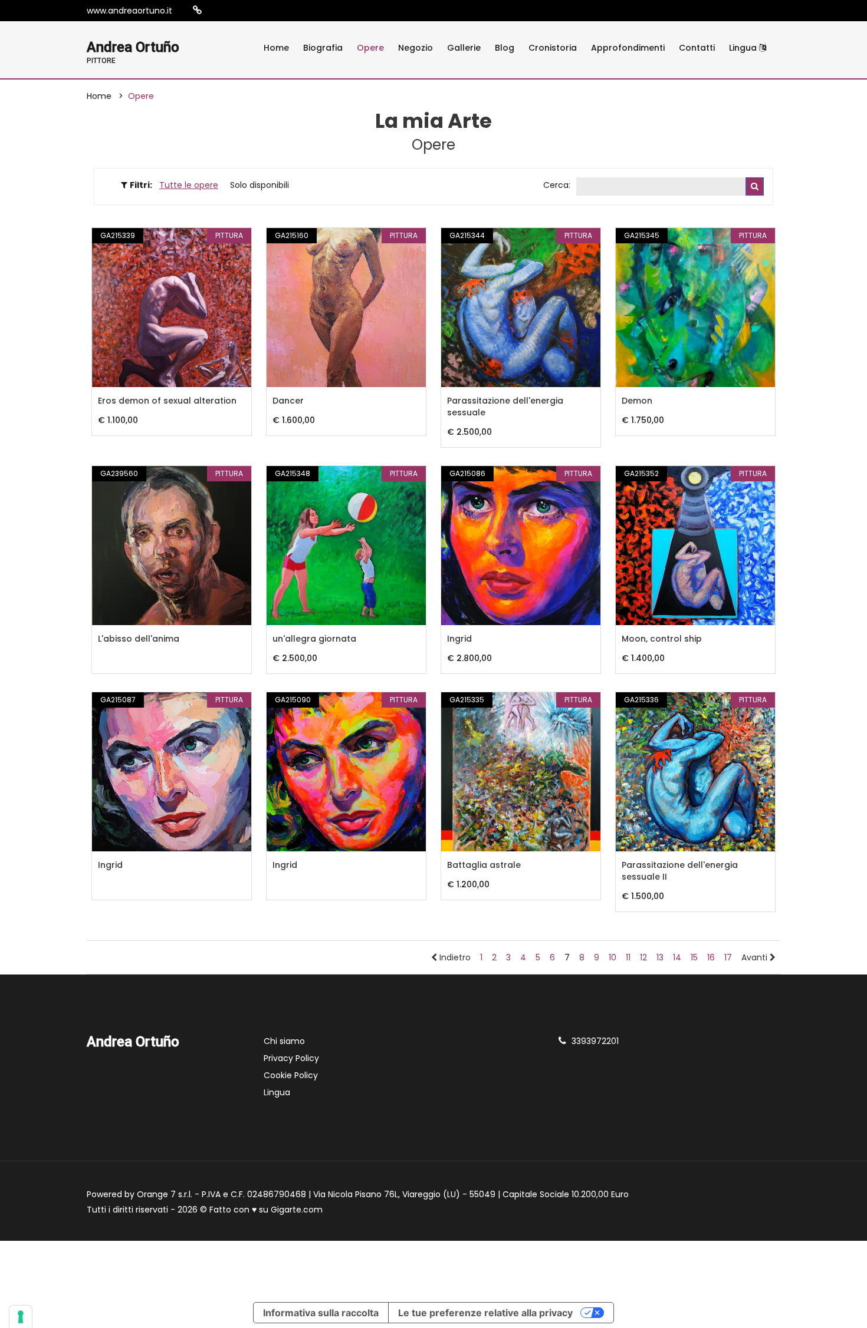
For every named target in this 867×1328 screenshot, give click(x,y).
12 (643, 957)
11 (628, 957)
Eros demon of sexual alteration (167, 401)
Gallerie (464, 48)
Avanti (755, 957)
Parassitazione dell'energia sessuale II (680, 871)
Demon (637, 401)
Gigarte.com (297, 1209)
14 (677, 957)
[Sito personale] (197, 10)
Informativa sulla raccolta (321, 1313)
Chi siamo (284, 1041)
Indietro (454, 957)
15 (694, 957)
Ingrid (459, 639)
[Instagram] (215, 10)
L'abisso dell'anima (138, 639)
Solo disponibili (259, 185)
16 (711, 957)
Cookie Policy (291, 1075)
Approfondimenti (628, 48)
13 (660, 957)
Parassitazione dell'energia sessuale (505, 406)
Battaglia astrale (484, 865)
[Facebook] (233, 10)
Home (276, 48)
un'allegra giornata (314, 639)
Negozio (415, 48)
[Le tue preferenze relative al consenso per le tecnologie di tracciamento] (20, 1317)
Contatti (697, 48)
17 (728, 957)
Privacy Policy (291, 1058)
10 (612, 957)
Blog (504, 48)
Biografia (323, 48)
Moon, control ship (662, 639)
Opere (370, 48)
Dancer (288, 401)
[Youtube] (251, 10)
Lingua (744, 48)
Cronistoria (552, 48)
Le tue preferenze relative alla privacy (485, 1313)
